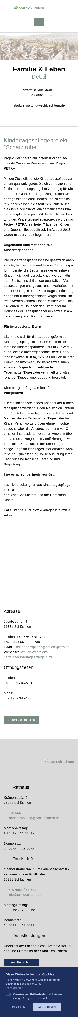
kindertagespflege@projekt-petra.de (42, 647)
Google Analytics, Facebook (37, 996)
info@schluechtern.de (24, 895)
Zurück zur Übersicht (22, 719)
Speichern (18, 1007)
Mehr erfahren (14, 987)
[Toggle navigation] (39, 22)
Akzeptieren (47, 1007)
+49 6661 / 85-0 (41, 95)
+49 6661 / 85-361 (22, 890)
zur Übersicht (20, 962)
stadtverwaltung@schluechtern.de (39, 105)
